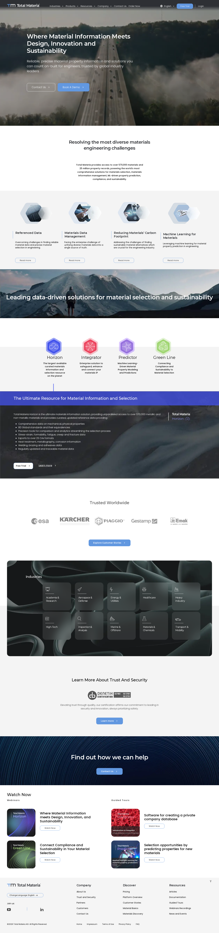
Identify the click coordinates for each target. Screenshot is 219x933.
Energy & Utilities (116, 599)
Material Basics (130, 908)
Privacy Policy (125, 924)
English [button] (166, 6)
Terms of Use (108, 924)
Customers (82, 908)
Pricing (126, 891)
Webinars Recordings (180, 908)
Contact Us (120, 6)
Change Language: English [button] (22, 895)
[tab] (54, 369)
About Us (81, 891)
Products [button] (71, 6)
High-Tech (52, 627)
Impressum (92, 924)
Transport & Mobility (181, 629)
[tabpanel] (109, 435)
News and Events (178, 913)
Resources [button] (87, 6)
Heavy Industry (180, 599)
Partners (81, 902)
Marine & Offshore (116, 629)
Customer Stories (132, 902)
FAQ (137, 924)
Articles (173, 891)
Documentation (177, 897)
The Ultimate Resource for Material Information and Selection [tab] (75, 398)
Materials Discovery (133, 913)
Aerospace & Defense (85, 599)
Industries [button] (55, 6)
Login (201, 6)
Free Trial (184, 6)
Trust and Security (86, 897)
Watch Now (50, 828)
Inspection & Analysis (85, 629)
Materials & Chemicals (149, 629)
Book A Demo (73, 87)
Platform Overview (132, 897)
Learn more (48, 465)
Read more (25, 260)
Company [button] (103, 6)
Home (79, 924)
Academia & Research (52, 599)
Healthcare (149, 597)
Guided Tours (176, 902)
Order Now (134, 6)
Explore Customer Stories (109, 542)
